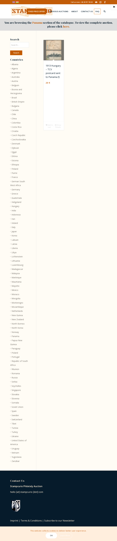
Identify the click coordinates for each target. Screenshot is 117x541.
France (15, 177)
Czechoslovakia (19, 139)
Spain (14, 411)
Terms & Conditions (31, 520)
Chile (14, 114)
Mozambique (18, 306)
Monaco (15, 294)
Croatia (15, 131)
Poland (15, 352)
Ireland (15, 223)
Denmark (16, 143)
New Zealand (18, 319)
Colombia (16, 122)
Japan (14, 231)
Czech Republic (18, 135)
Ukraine (15, 436)
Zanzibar (16, 461)
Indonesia (16, 214)
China (14, 118)
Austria (15, 81)
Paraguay (16, 348)
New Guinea (17, 315)
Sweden (15, 415)
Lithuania (16, 260)
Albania (15, 64)
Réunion (15, 369)
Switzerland (17, 419)
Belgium (15, 85)
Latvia (14, 244)
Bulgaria (15, 106)
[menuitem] (37, 11)
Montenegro (17, 302)
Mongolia (16, 298)
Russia (15, 377)
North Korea (17, 327)
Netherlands (17, 311)
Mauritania (16, 281)
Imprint (14, 520)
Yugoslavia (16, 457)
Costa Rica (16, 127)
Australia (16, 77)
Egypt (14, 152)
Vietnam (15, 452)
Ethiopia (15, 164)
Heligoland (16, 202)
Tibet (14, 423)
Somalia (15, 402)
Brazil (14, 97)
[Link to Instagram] (100, 2)
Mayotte (15, 286)
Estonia (15, 160)
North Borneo (18, 323)
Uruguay (15, 448)
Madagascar (17, 269)
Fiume (14, 173)
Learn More (65, 535)
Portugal (15, 357)
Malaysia (16, 273)
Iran (13, 219)
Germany (16, 189)
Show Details (58, 126)
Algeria (15, 68)
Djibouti (15, 148)
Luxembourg (17, 265)
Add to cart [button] (50, 126)
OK (51, 535)
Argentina (16, 72)
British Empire (18, 101)
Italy (13, 227)
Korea (14, 235)
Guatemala (17, 198)
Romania (16, 373)
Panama (15, 336)
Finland (15, 169)
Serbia (14, 381)
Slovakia (15, 394)
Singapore (16, 390)
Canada (15, 110)
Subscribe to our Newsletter (59, 520)
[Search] (104, 11)
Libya (14, 252)
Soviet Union (17, 407)
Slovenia (15, 398)
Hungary (15, 206)
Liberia (15, 248)
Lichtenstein (17, 256)
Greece (15, 193)
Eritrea (15, 156)
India (14, 210)
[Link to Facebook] (105, 2)
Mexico (15, 290)
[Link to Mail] (96, 2)
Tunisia (15, 428)
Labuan (15, 239)
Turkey (15, 432)
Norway (15, 332)
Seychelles (16, 386)
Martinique (16, 277)
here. (66, 26)
